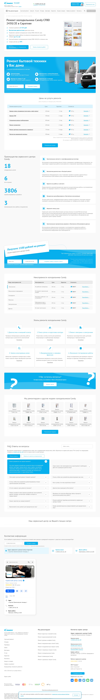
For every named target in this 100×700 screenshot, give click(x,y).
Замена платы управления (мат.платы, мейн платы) (23, 111)
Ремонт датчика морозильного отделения (21, 129)
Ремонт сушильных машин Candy (47, 659)
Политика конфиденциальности (50, 690)
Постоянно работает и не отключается (41, 297)
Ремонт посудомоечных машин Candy (48, 646)
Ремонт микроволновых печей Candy (48, 643)
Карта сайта (7, 676)
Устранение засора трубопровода (19, 120)
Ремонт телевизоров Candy (45, 656)
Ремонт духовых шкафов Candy (46, 640)
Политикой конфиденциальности (37, 546)
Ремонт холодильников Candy (46, 653)
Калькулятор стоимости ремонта (13, 666)
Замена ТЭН (12, 116)
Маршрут (11, 590)
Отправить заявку (32, 86)
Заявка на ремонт (70, 11)
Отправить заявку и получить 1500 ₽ (53, 261)
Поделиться (72, 680)
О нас (36, 11)
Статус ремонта (91, 10)
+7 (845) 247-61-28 (40, 4)
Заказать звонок (50, 384)
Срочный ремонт (24, 11)
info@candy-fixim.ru (76, 645)
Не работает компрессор (41, 286)
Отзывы (42, 11)
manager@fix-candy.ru (77, 649)
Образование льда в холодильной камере (40, 303)
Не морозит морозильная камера (41, 291)
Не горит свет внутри (40, 308)
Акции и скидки (61, 11)
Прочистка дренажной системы (18, 134)
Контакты (79, 11)
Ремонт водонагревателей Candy (47, 637)
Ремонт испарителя (14, 125)
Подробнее (19, 340)
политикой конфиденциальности (27, 264)
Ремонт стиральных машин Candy (47, 650)
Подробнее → (85, 286)
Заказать (86, 111)
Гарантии (53, 11)
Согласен (76, 695)
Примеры (7, 645)
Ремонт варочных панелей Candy (47, 634)
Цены (31, 11)
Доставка (47, 11)
